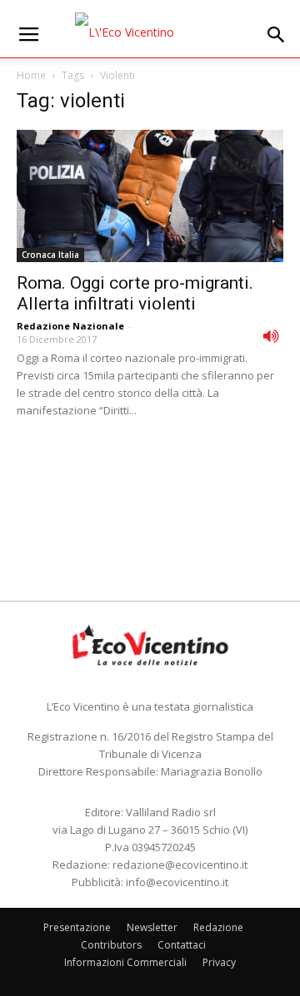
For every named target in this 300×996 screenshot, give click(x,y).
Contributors (111, 945)
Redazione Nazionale (70, 326)
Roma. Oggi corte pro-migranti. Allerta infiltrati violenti (135, 293)
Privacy (219, 962)
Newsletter (152, 927)
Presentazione (77, 927)
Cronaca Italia (50, 254)
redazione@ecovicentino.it (180, 864)
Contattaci (182, 945)
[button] (276, 34)
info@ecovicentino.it (177, 882)
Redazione (218, 927)
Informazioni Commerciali (125, 962)
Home (31, 75)
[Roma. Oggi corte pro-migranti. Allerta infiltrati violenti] (150, 196)
